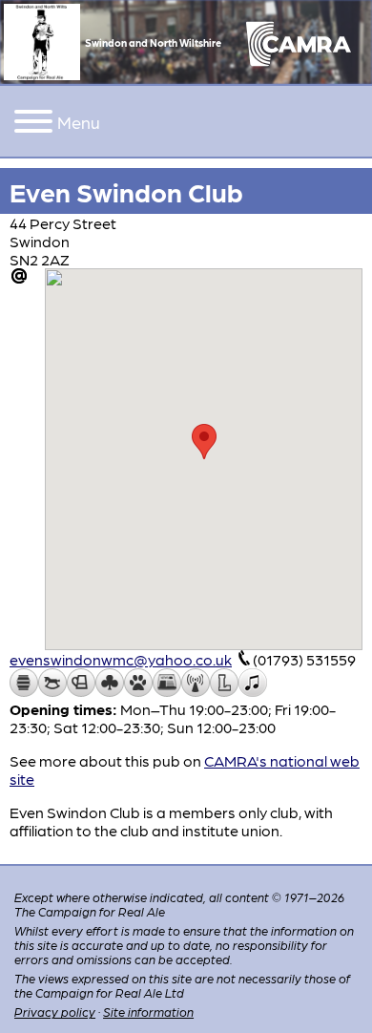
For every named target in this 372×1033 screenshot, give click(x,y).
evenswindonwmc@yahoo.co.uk (121, 659)
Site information (148, 1011)
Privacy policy (54, 1011)
